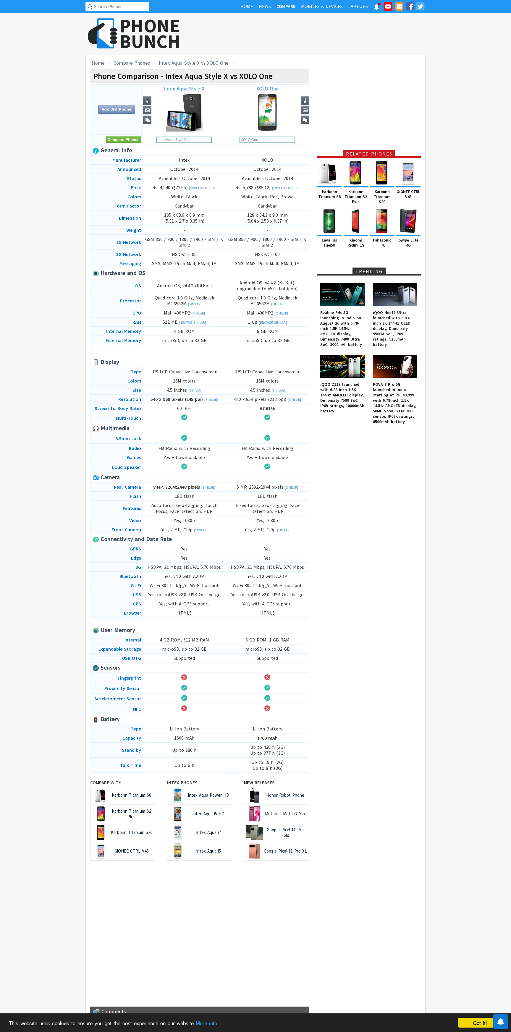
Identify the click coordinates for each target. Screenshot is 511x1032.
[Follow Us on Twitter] (420, 7)
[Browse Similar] (192, 322)
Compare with (106, 782)
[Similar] (194, 304)
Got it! (480, 1022)
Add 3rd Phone (116, 109)
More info (206, 1023)
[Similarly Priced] (202, 188)
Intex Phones (182, 782)
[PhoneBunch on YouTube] (388, 8)
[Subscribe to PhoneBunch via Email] (399, 7)
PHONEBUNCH (149, 33)
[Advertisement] (318, 34)
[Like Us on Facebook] (410, 7)
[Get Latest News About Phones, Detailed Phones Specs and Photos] (102, 33)
